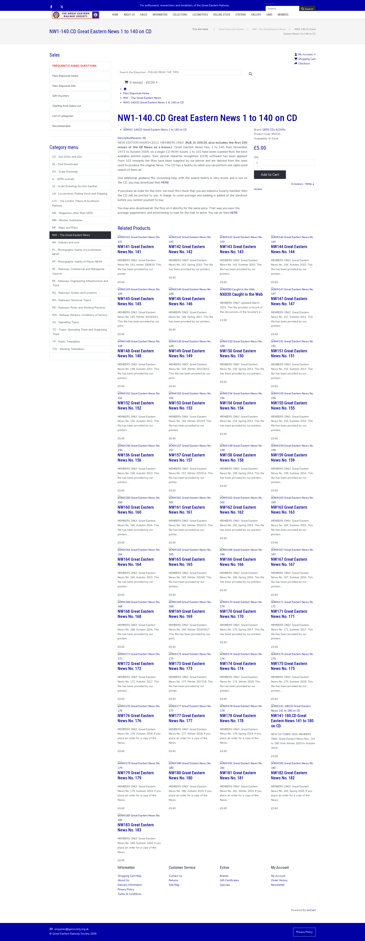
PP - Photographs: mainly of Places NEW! (77, 261)
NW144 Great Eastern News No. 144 (289, 249)
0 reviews (297, 184)
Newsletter (278, 885)
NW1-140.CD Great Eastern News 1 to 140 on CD (153, 102)
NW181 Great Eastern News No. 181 (238, 775)
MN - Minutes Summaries (67, 220)
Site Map (174, 885)
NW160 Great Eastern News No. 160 (136, 510)
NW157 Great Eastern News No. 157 (187, 457)
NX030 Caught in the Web (241, 294)
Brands (224, 876)
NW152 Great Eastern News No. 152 (136, 405)
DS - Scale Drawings (65, 171)
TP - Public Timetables (66, 341)
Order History (279, 880)
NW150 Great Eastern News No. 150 (238, 353)
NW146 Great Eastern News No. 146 (187, 301)
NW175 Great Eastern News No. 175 (289, 666)
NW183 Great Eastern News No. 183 (136, 827)
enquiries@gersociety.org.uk (72, 929)
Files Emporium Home (136, 93)
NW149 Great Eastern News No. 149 (187, 353)
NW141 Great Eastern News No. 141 (136, 249)
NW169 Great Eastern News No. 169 (187, 614)
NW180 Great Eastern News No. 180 (187, 775)
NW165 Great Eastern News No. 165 (187, 562)
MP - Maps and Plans (65, 227)
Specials (225, 885)
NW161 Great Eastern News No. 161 (187, 510)
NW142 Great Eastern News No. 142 (187, 249)
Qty (256, 157)
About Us (123, 880)
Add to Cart (270, 174)
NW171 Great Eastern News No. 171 (289, 614)
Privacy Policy (126, 889)
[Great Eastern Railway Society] (75, 15)
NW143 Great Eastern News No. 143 (238, 249)
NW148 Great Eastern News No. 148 (136, 353)
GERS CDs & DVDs (274, 129)
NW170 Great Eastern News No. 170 (238, 614)
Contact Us (175, 876)
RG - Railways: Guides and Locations (74, 293)
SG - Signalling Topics (65, 322)
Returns (173, 880)
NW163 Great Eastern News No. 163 (289, 510)
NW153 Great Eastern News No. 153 (187, 405)
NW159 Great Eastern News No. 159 (289, 457)
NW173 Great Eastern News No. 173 (187, 666)
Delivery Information (130, 885)
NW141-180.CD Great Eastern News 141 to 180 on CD (292, 720)
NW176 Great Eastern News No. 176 (136, 718)
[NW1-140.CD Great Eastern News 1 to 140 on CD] (155, 129)
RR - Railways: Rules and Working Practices (79, 307)
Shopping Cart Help (129, 876)
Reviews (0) (138, 138)
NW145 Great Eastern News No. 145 (136, 301)
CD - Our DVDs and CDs (67, 157)
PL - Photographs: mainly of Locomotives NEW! (76, 252)
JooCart (311, 910)
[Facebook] (51, 7)
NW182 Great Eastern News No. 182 (289, 775)
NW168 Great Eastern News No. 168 (136, 614)
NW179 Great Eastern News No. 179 (136, 775)
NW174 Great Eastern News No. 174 (238, 666)
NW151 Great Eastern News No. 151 (289, 353)
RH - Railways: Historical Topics (71, 300)
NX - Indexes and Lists (65, 242)
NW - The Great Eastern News (71, 235)
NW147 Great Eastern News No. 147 (289, 301)
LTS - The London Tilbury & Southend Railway (75, 203)
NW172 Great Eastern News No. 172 (136, 666)
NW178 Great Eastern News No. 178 (238, 718)
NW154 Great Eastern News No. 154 (238, 405)
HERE (234, 213)
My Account (278, 876)
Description (124, 138)
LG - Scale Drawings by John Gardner (75, 186)
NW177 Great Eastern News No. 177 (187, 718)
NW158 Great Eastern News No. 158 (238, 457)
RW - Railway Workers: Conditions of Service (79, 315)
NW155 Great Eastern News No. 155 (289, 405)
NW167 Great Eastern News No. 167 (289, 562)
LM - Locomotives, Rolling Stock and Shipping (79, 193)
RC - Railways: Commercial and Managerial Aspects (78, 271)
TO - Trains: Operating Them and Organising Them (79, 332)
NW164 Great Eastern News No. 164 (136, 562)
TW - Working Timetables (68, 349)
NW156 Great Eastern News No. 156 (136, 457)
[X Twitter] (62, 7)
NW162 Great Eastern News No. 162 (238, 510)
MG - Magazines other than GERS (72, 213)
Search (270, 3)
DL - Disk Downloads (65, 164)
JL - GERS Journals (63, 179)
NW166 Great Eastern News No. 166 (238, 562)
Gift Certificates (229, 880)
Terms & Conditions (129, 894)
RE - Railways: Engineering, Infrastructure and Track (80, 283)
